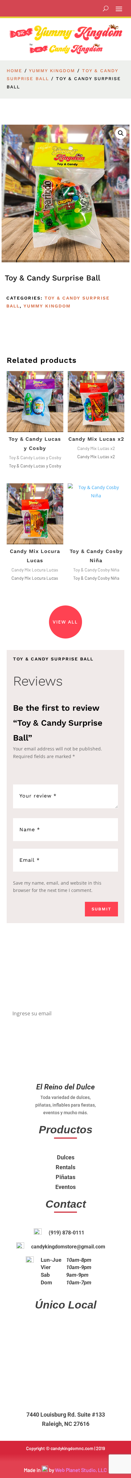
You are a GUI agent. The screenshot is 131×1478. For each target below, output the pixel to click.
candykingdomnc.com (72, 1448)
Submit (101, 909)
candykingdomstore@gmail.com (68, 1247)
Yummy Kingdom (52, 70)
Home (14, 70)
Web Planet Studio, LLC (81, 1470)
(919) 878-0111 (66, 1233)
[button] (121, 133)
